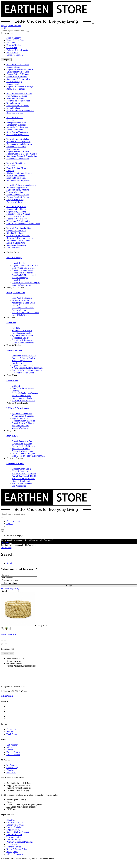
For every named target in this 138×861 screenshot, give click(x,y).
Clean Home (11, 47)
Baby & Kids (12, 52)
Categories (6, 60)
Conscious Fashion (14, 55)
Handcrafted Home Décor (17, 159)
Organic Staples (13, 67)
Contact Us (11, 729)
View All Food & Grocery (17, 64)
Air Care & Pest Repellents (18, 180)
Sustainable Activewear (16, 245)
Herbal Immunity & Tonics (17, 194)
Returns (9, 732)
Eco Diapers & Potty (15, 216)
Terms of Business (14, 834)
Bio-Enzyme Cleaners (15, 175)
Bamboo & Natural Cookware (19, 144)
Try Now (5, 543)
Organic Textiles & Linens (17, 151)
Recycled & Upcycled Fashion (19, 238)
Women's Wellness (14, 202)
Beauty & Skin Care (15, 40)
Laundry (10, 170)
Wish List (10, 770)
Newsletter (11, 772)
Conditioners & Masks (16, 125)
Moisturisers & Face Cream (18, 101)
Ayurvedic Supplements (16, 187)
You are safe (11, 844)
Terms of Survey (13, 839)
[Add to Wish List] (2, 640)
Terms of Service (13, 847)
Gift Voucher (12, 745)
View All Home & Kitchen (17, 139)
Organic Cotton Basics (16, 230)
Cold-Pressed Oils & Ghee (17, 72)
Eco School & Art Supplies (18, 221)
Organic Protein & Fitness (17, 197)
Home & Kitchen (13, 45)
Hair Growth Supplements (17, 134)
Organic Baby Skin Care (16, 209)
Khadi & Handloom (14, 233)
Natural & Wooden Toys (16, 219)
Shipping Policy (13, 830)
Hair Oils (10, 120)
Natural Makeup (13, 108)
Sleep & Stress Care (14, 199)
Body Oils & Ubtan (14, 113)
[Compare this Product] (5, 640)
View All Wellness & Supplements (21, 185)
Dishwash (10, 166)
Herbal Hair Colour (14, 130)
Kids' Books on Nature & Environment (23, 223)
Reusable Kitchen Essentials (18, 141)
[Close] (10, 543)
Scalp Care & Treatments (17, 132)
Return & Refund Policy (16, 849)
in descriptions (10, 583)
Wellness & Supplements (17, 50)
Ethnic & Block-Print (15, 243)
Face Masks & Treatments (17, 105)
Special (9, 750)
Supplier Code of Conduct (17, 832)
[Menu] (93, 23)
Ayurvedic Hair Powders (17, 127)
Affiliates (10, 747)
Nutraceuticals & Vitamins (17, 190)
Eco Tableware (12, 149)
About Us (10, 820)
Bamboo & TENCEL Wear (18, 240)
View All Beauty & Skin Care (19, 93)
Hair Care (10, 43)
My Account (11, 765)
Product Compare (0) (10, 588)
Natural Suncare (13, 103)
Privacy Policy (12, 851)
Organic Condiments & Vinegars (20, 86)
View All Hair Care (14, 117)
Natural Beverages (14, 81)
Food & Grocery (13, 38)
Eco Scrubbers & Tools (16, 178)
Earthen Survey (13, 754)
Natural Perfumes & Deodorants (20, 110)
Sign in (4, 25)
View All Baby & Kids (16, 206)
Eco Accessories (13, 248)
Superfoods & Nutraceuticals (18, 79)
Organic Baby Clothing (16, 211)
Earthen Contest (13, 752)
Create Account (14, 25)
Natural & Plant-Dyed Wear (18, 235)
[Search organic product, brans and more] (2, 28)
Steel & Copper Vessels (16, 146)
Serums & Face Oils (15, 98)
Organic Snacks (13, 84)
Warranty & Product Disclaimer (19, 842)
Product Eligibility (14, 827)
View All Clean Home (15, 163)
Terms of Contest (13, 837)
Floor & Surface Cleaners (17, 168)
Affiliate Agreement (14, 854)
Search (9, 563)
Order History (12, 767)
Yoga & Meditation (14, 192)
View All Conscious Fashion (18, 228)
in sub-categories (11, 580)
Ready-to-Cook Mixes (15, 89)
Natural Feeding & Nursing (18, 214)
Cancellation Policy (14, 822)
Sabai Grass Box (8, 634)
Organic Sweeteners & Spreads (19, 69)
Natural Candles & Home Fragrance (21, 154)
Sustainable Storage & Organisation (21, 156)
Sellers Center (7, 696)
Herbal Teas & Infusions (16, 77)
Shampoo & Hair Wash (16, 122)
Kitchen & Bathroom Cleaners (19, 173)
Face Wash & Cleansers (16, 96)
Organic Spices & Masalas (17, 74)
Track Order (6, 547)
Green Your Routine (15, 825)
